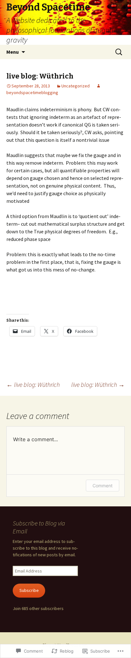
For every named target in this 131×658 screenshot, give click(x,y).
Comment (103, 485)
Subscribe (29, 590)
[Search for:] (119, 52)
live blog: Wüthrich (33, 384)
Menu (12, 52)
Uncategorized (75, 86)
